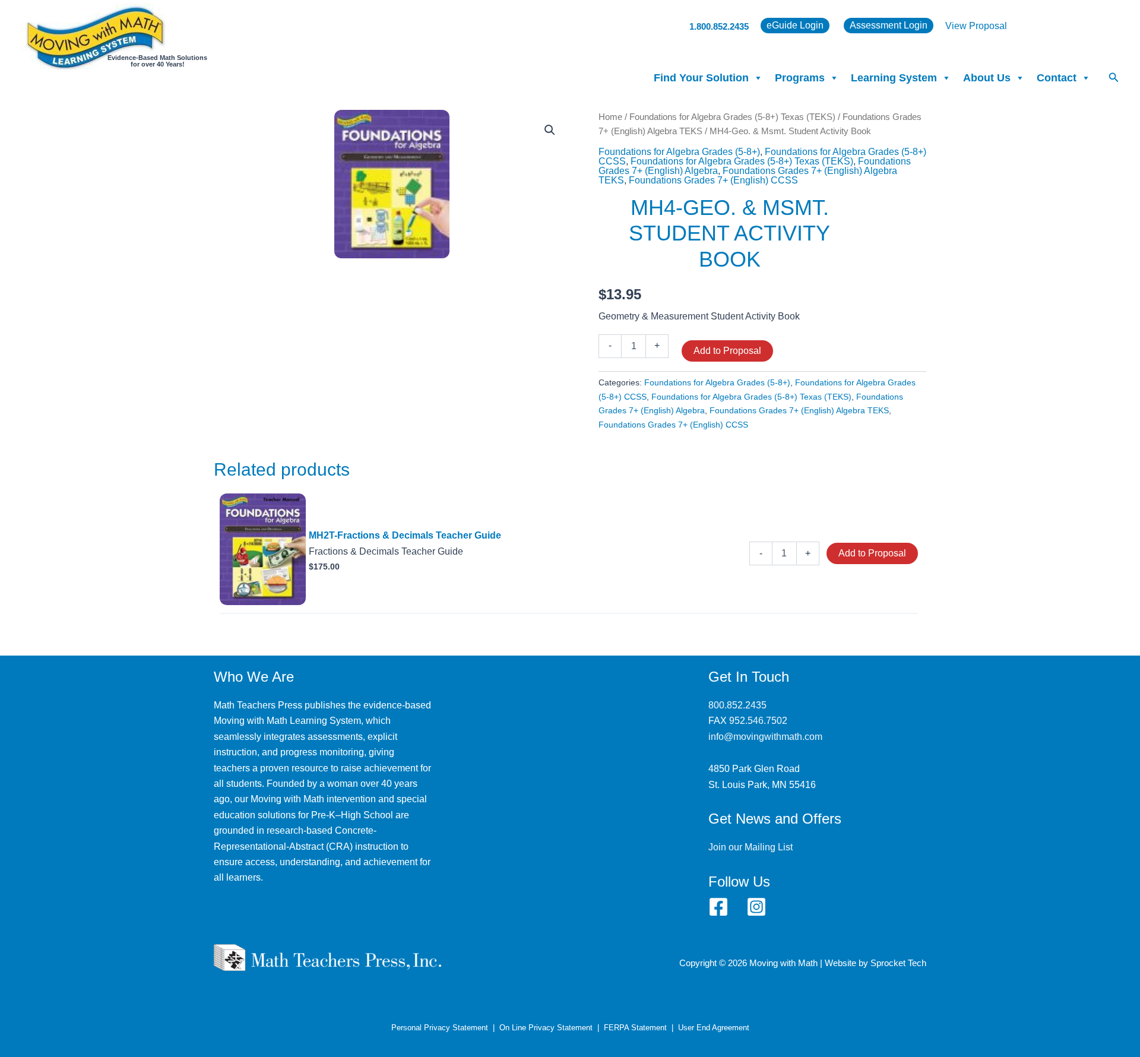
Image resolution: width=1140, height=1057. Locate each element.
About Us (987, 78)
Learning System (894, 78)
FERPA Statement (635, 1027)
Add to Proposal (727, 351)
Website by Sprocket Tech (875, 963)
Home (610, 117)
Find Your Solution (701, 78)
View (957, 26)
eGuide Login (795, 25)
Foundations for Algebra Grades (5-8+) (679, 152)
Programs (800, 78)
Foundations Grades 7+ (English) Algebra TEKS (799, 410)
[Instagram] (756, 907)
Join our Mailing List (750, 847)
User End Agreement (713, 1027)
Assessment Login (888, 25)
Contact (1056, 78)
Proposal (988, 26)
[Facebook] (718, 907)
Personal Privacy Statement (439, 1027)
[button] (1114, 78)
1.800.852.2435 (719, 26)
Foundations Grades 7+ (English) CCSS (713, 180)
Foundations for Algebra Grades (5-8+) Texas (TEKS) (732, 117)
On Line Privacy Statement (546, 1027)
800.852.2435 (737, 705)
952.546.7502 (758, 721)
